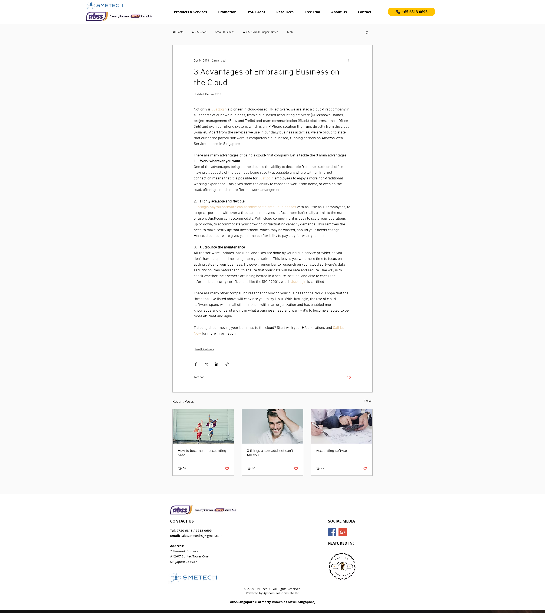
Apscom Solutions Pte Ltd (281, 593)
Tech (290, 32)
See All (368, 401)
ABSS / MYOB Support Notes (260, 32)
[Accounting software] (341, 426)
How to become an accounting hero (202, 453)
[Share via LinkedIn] (217, 364)
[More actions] (348, 60)
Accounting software (332, 451)
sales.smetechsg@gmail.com (201, 535)
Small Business (225, 32)
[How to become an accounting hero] (203, 426)
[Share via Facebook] (196, 364)
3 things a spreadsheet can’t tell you (270, 453)
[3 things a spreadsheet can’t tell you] (272, 426)
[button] (367, 32)
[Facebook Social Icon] (332, 532)
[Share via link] (227, 364)
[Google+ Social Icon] (342, 532)
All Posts (178, 32)
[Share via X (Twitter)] (206, 364)
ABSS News (199, 32)
